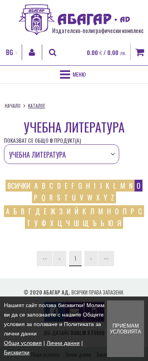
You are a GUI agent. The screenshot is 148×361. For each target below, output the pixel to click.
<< (44, 258)
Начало (13, 105)
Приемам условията (125, 329)
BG (9, 52)
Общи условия (23, 343)
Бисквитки (17, 352)
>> (106, 258)
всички (18, 185)
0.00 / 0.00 (106, 52)
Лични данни (63, 343)
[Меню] (74, 74)
